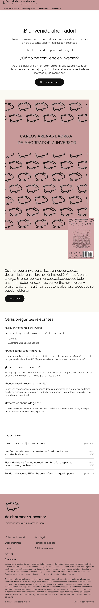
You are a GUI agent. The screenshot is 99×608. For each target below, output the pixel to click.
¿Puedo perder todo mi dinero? (23, 350)
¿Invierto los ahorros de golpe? (23, 403)
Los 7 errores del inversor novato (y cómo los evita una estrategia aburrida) (36, 453)
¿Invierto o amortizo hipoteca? (22, 367)
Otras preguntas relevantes (29, 319)
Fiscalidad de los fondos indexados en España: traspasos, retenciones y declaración (38, 464)
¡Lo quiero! (15, 298)
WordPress (89, 602)
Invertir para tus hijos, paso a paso (24, 443)
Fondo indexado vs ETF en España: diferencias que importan (40, 473)
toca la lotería (54, 375)
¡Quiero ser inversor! (49, 82)
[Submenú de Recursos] (47, 8)
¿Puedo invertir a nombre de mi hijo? (26, 383)
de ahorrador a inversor (25, 516)
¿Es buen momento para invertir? (24, 327)
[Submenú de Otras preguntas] (35, 8)
